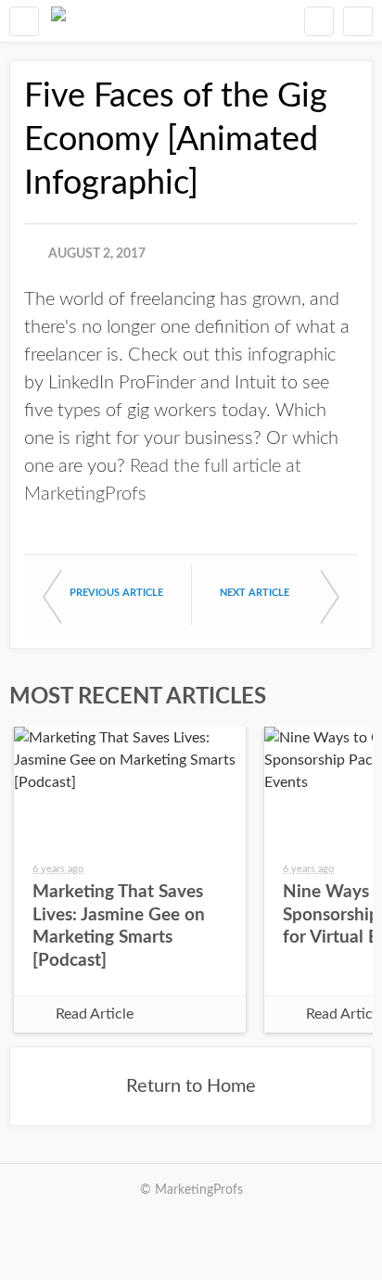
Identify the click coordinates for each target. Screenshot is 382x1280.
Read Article (95, 1014)
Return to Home (191, 1086)
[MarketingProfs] (58, 21)
